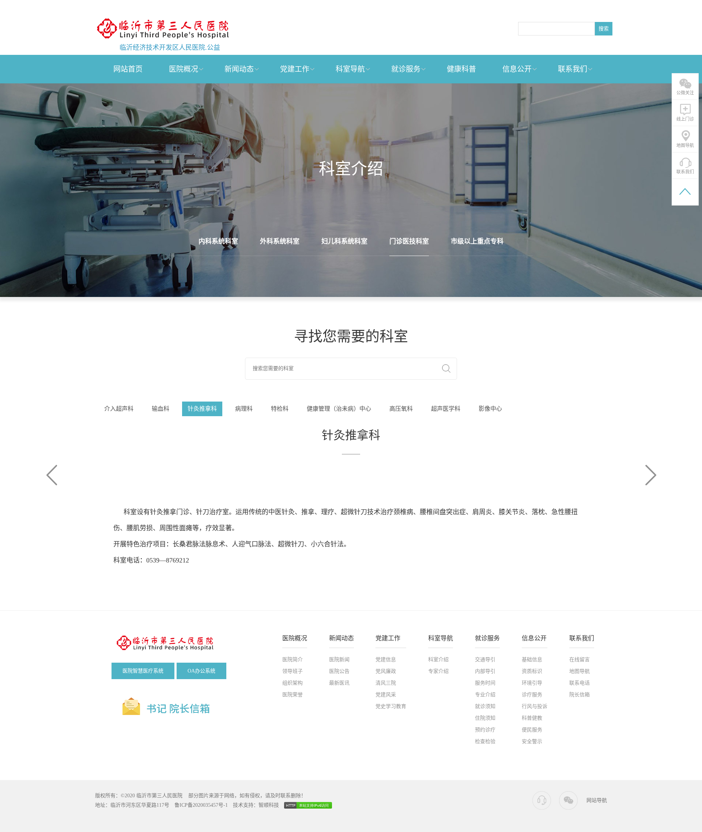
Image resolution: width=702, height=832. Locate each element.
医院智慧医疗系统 (142, 671)
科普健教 (532, 718)
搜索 (604, 28)
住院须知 (485, 718)
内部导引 (485, 671)
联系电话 (579, 683)
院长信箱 (579, 694)
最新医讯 (339, 683)
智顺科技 (268, 805)
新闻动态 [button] (239, 69)
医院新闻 (339, 659)
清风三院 (385, 683)
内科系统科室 (218, 241)
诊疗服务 (532, 694)
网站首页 (128, 69)
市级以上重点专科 (477, 241)
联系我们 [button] (572, 69)
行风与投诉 (534, 706)
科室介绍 (438, 659)
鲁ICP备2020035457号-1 (201, 805)
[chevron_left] (53, 475)
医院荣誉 (292, 694)
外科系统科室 (279, 241)
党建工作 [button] (294, 69)
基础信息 (532, 659)
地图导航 (579, 671)
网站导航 (596, 800)
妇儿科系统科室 (344, 241)
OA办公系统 (201, 671)
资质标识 (532, 671)
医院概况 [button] (183, 69)
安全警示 (532, 741)
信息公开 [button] (517, 69)
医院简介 (292, 659)
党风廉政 (385, 671)
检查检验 (485, 741)
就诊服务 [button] (405, 69)
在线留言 (579, 659)
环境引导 (532, 683)
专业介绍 (485, 694)
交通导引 (485, 659)
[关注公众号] (568, 800)
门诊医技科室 (409, 241)
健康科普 (461, 69)
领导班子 (292, 671)
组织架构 (292, 683)
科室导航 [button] (350, 69)
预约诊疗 (485, 730)
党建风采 (385, 694)
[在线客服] (541, 800)
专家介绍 (438, 671)
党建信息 (385, 659)
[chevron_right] (649, 475)
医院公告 (339, 671)
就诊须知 (485, 706)
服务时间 (485, 683)
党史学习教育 (390, 706)
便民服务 (532, 730)
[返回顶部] (685, 192)
